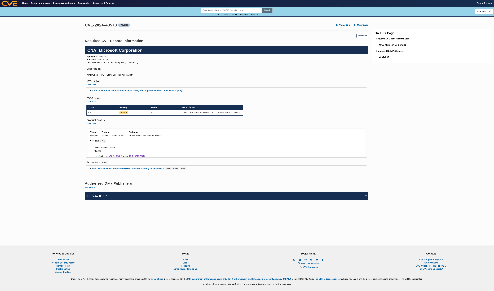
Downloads (83, 3)
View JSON (344, 25)
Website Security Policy (62, 263)
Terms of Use (62, 260)
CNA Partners (431, 263)
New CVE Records (310, 263)
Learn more (91, 84)
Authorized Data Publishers (389, 51)
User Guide (362, 25)
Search (267, 10)
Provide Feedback (248, 15)
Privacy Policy (63, 266)
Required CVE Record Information (392, 39)
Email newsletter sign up (186, 269)
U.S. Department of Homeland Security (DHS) (209, 279)
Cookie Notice (63, 269)
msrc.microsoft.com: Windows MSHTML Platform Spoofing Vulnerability (127, 168)
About (25, 3)
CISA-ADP (384, 57)
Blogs (186, 263)
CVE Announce (310, 267)
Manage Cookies (63, 272)
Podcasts (185, 266)
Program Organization (64, 3)
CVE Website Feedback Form (430, 266)
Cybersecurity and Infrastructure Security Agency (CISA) (261, 279)
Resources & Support (103, 3)
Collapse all (362, 36)
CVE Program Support (430, 260)
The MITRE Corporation (326, 279)
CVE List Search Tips (225, 15)
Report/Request (484, 3)
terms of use (157, 279)
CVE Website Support (430, 269)
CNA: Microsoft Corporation (393, 45)
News (185, 260)
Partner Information (40, 3)
